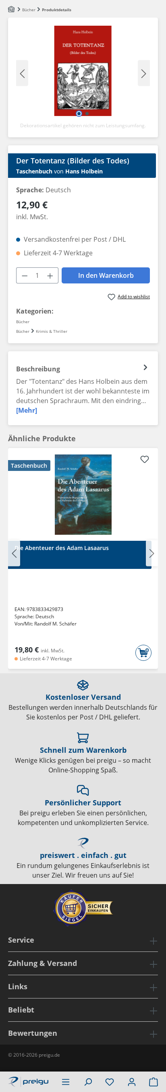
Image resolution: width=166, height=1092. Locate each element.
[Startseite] (12, 9)
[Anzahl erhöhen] (50, 275)
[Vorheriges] (22, 73)
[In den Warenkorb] (143, 653)
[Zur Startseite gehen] (28, 1080)
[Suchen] (88, 1082)
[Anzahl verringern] (24, 275)
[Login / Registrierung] (132, 1082)
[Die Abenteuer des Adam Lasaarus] (83, 494)
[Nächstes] (144, 73)
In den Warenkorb (106, 275)
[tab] (83, 388)
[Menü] (66, 1082)
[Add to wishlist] (144, 460)
